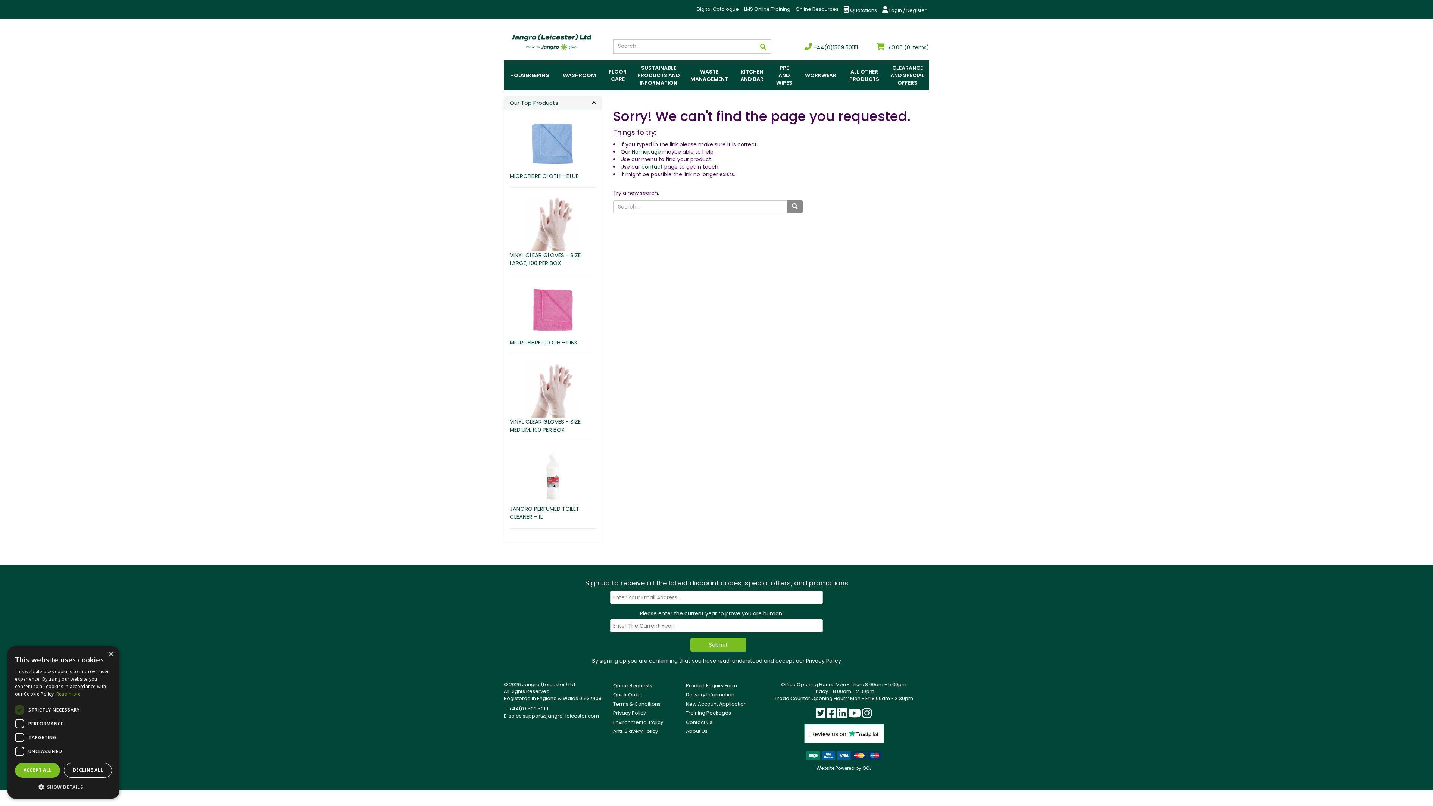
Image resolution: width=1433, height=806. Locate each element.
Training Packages (708, 712)
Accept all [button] (38, 770)
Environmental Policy (638, 722)
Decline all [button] (88, 770)
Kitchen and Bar (752, 75)
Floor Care (618, 75)
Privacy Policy (823, 661)
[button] (63, 786)
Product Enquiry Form (711, 685)
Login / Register (907, 10)
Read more (68, 694)
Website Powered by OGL (844, 768)
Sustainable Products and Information (658, 75)
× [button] (111, 654)
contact (652, 167)
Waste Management (709, 75)
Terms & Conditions (637, 703)
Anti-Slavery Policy (635, 731)
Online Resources (817, 9)
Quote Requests (632, 685)
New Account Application (716, 703)
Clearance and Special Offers (907, 75)
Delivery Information (710, 694)
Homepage (646, 152)
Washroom (579, 75)
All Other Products (864, 75)
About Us (697, 731)
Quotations (863, 10)
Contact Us (699, 722)
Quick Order (628, 694)
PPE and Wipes (784, 75)
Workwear (820, 75)
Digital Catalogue (718, 9)
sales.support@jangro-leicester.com (554, 715)
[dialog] (63, 722)
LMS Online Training (767, 9)
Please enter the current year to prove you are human (712, 613)
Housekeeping (530, 75)
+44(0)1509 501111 (835, 47)
